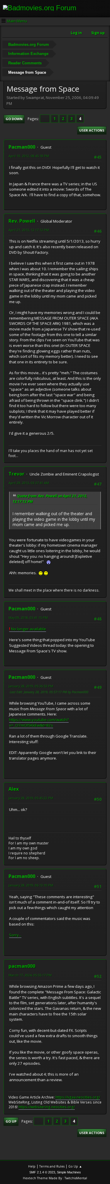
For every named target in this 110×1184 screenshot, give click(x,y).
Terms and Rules (52, 1166)
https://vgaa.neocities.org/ (77, 1097)
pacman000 (22, 966)
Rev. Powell (22, 221)
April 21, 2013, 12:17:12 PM (29, 230)
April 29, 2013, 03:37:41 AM (29, 483)
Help (31, 1166)
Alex (14, 789)
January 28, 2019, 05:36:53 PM (31, 686)
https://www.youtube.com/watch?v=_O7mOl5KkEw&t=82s (39, 722)
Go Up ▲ (75, 1166)
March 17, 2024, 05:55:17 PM (30, 975)
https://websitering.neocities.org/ (46, 1106)
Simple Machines (69, 1172)
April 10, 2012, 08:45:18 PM (29, 156)
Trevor (16, 474)
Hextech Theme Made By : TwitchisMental (55, 1178)
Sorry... (15, 935)
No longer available (27, 629)
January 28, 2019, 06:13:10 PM (31, 885)
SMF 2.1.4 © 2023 (42, 1172)
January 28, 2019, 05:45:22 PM (31, 798)
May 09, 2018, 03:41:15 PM (28, 617)
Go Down (14, 119)
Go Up (11, 1121)
